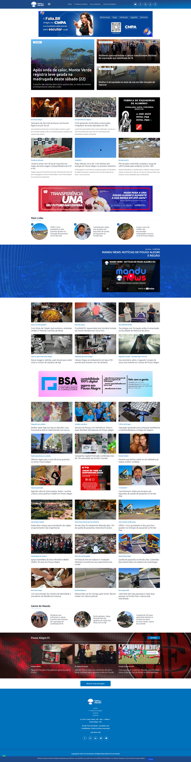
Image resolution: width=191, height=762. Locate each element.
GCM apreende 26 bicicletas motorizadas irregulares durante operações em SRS (92, 124)
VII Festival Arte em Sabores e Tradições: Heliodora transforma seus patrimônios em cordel (93, 562)
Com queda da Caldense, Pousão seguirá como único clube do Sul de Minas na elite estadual (139, 671)
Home (70, 4)
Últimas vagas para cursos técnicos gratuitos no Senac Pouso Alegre (50, 460)
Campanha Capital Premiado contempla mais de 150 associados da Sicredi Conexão (94, 457)
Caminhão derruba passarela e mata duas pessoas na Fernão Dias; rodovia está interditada (137, 596)
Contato (96, 715)
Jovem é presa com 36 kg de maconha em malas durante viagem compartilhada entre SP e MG (51, 166)
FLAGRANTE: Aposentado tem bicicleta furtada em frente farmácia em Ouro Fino (95, 329)
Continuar (150, 759)
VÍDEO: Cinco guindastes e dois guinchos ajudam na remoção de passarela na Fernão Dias (137, 527)
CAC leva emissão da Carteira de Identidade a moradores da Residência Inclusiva (51, 595)
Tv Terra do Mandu (81, 4)
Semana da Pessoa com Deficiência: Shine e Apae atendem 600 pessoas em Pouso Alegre (94, 428)
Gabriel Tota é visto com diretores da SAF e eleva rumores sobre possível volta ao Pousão (94, 671)
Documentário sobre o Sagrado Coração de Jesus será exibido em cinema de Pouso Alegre (139, 361)
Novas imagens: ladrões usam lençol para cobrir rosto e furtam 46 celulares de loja (51, 361)
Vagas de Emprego (109, 4)
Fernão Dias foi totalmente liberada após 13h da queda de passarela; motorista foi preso (94, 526)
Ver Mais (154, 638)
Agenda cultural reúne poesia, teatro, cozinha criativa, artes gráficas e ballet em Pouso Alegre (51, 492)
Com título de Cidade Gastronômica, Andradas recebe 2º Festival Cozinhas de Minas (51, 329)
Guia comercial (95, 4)
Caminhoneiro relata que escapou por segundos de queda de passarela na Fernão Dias (137, 493)
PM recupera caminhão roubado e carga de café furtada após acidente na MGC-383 (137, 164)
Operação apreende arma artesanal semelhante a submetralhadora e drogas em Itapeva (139, 428)
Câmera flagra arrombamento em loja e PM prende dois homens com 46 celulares (94, 361)
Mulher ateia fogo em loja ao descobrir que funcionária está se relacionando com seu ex (50, 428)
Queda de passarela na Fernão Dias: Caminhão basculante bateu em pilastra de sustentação (139, 560)
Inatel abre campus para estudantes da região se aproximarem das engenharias (51, 526)
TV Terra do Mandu (95, 711)
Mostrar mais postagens (95, 683)
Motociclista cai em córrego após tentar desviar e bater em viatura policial (95, 595)
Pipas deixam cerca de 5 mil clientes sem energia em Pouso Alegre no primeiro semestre (95, 164)
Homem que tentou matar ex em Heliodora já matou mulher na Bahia (138, 460)
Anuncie (95, 713)
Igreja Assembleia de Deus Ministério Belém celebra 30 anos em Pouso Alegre (50, 560)
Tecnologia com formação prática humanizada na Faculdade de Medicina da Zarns (139, 329)
